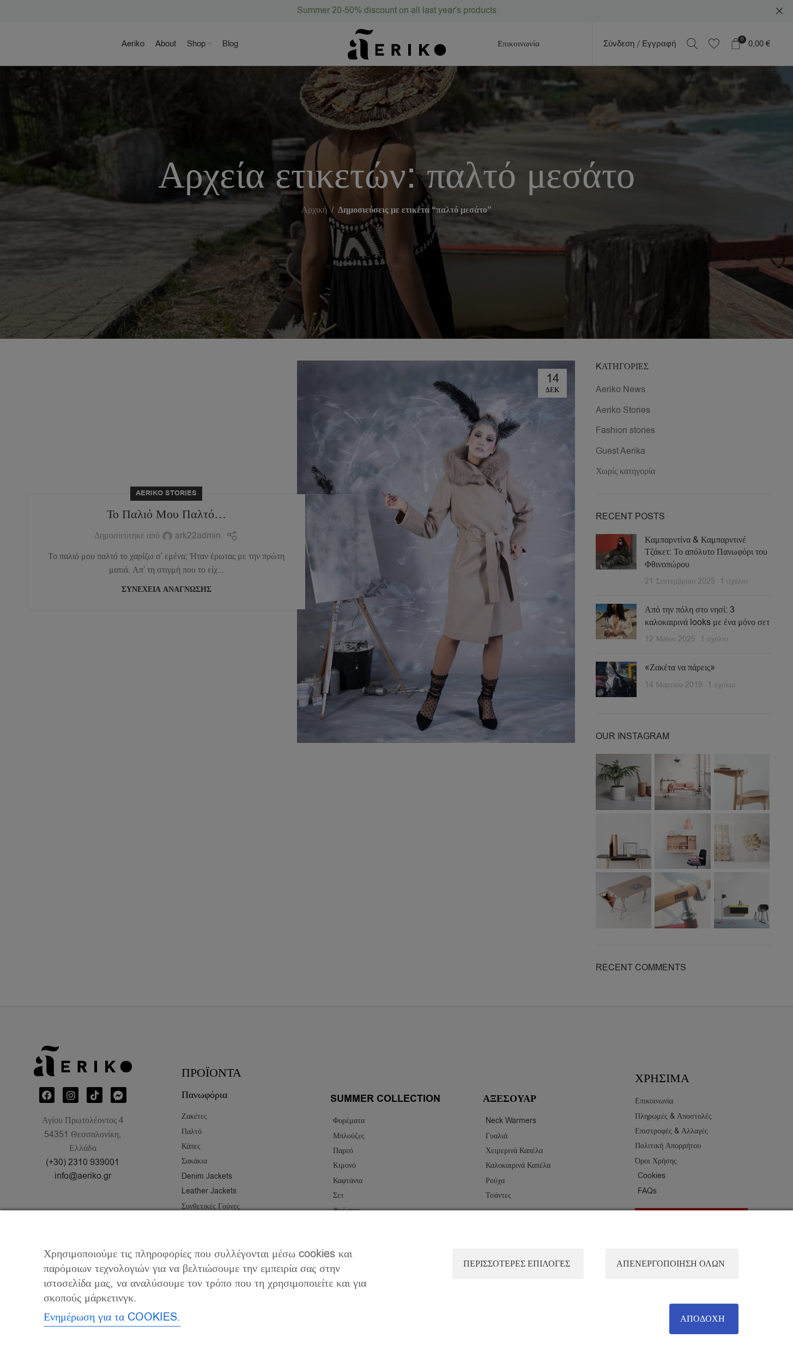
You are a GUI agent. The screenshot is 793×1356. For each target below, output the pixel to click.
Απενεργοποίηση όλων (670, 1264)
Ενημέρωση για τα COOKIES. (112, 1317)
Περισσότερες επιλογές (516, 1264)
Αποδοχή (702, 1319)
